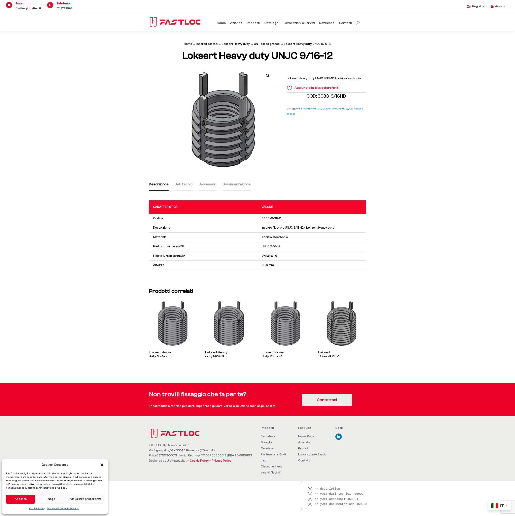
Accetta (21, 499)
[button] (102, 465)
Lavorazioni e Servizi (299, 23)
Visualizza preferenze (86, 499)
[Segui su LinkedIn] (338, 436)
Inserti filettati (271, 472)
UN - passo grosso (267, 44)
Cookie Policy (37, 508)
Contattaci (327, 399)
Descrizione (159, 184)
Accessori (207, 184)
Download (327, 23)
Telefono (63, 3)
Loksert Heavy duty (236, 44)
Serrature (268, 436)
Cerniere (267, 448)
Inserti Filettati (206, 44)
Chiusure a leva (271, 466)
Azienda (236, 23)
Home (221, 23)
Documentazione (236, 184)
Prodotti (253, 23)
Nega (51, 499)
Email (19, 3)
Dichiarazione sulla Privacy (63, 508)
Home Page (306, 436)
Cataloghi (271, 23)
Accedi (500, 6)
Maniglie (266, 442)
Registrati (479, 6)
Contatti (345, 23)
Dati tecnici (184, 184)
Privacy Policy (221, 460)
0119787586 (65, 8)
